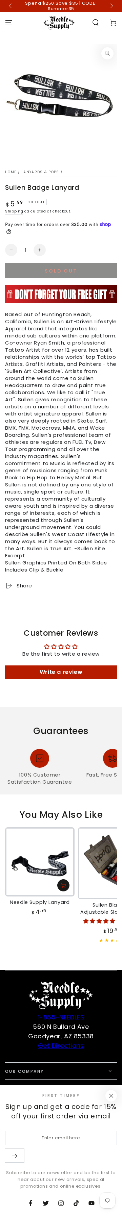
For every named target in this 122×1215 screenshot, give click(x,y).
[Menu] (9, 22)
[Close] (111, 1095)
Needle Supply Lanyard (39, 902)
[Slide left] (11, 6)
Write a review (61, 672)
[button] (95, 22)
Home (10, 172)
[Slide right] (111, 6)
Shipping (14, 211)
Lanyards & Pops (40, 172)
